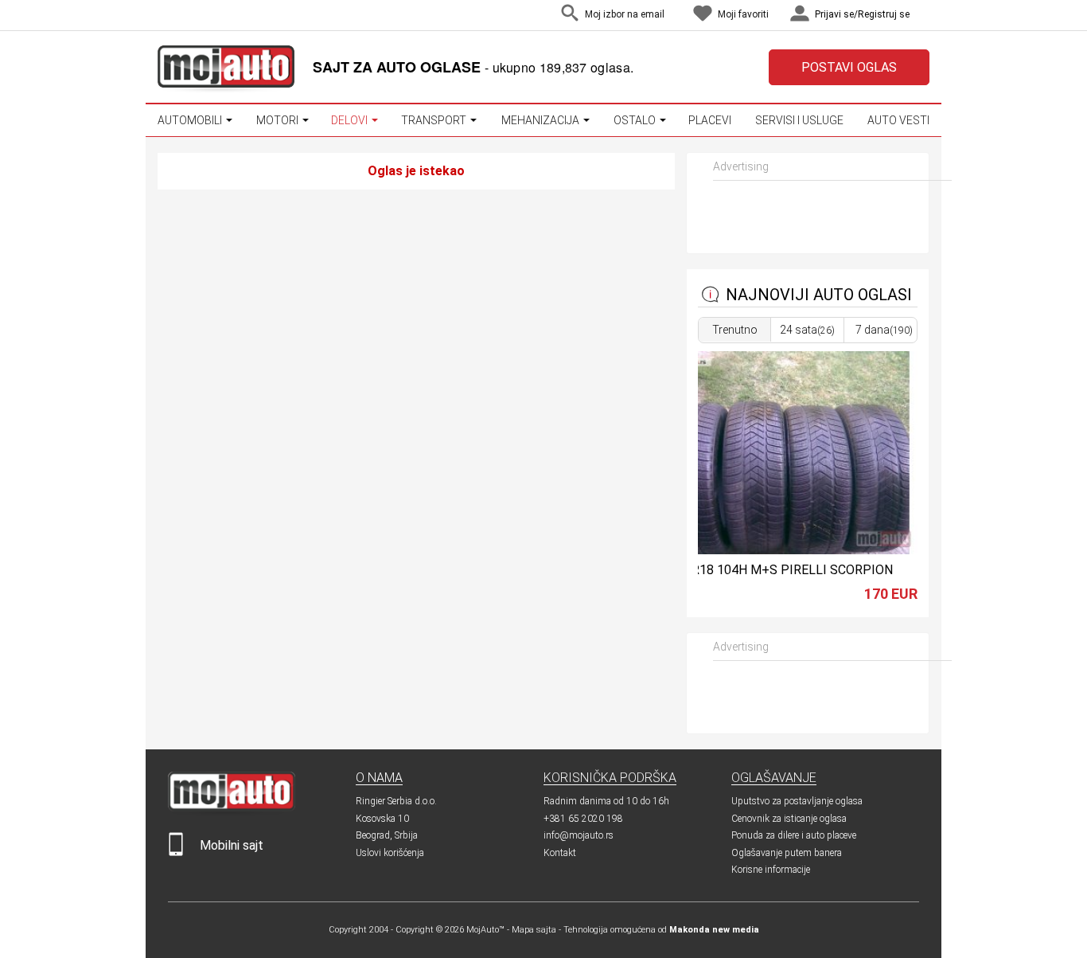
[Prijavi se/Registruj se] (925, 15)
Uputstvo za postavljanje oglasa (797, 801)
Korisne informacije (770, 869)
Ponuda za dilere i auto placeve (793, 835)
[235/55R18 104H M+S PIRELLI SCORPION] (782, 549)
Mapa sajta (534, 930)
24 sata (807, 329)
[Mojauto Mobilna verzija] (176, 852)
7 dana (884, 329)
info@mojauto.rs (579, 835)
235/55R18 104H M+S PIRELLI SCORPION (771, 569)
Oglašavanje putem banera (786, 852)
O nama (379, 777)
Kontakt (560, 852)
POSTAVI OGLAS (849, 67)
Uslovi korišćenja (390, 852)
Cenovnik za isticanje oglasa (789, 818)
